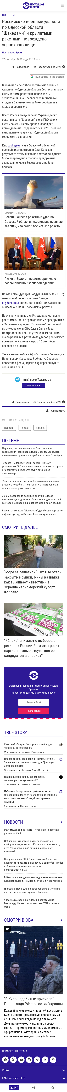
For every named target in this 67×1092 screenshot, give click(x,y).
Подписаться (33, 385)
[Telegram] (33, 1087)
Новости (8, 15)
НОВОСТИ (13, 822)
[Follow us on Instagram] (29, 1059)
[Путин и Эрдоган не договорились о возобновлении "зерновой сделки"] (33, 253)
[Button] (20, 67)
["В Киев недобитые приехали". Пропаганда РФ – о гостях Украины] (33, 960)
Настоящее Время (12, 52)
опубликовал (10, 303)
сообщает (14, 145)
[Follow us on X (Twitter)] (13, 1059)
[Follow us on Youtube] (21, 1059)
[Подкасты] (53, 1059)
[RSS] (45, 1059)
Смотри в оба (19, 920)
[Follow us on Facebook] (5, 1059)
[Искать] (53, 1087)
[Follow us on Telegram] (37, 1059)
